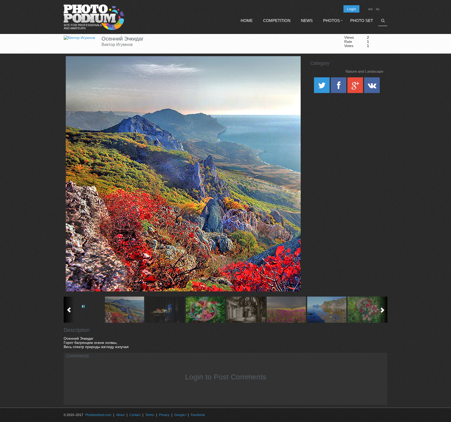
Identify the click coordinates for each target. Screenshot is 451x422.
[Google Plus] (355, 87)
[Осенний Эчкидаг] (290, 69)
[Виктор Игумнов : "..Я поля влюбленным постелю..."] (286, 310)
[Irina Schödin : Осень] (367, 310)
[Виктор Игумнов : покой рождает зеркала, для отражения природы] (326, 310)
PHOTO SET (361, 20)
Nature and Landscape (364, 71)
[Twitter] (322, 87)
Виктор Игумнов (117, 44)
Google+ (180, 415)
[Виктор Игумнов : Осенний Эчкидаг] (124, 310)
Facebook (198, 415)
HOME (247, 20)
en (370, 9)
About (120, 415)
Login (351, 9)
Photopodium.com (98, 415)
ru (377, 9)
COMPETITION (276, 20)
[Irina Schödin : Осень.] (205, 310)
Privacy (164, 415)
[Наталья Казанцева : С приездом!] (164, 310)
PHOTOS (331, 20)
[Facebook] (339, 87)
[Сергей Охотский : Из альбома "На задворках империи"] (245, 310)
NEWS (307, 20)
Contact (134, 415)
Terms (149, 415)
